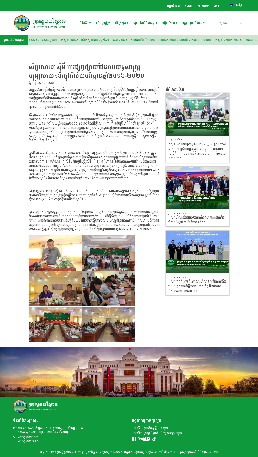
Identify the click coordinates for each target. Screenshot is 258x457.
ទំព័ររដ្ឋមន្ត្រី (102, 23)
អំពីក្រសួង (120, 23)
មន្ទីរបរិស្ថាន (168, 23)
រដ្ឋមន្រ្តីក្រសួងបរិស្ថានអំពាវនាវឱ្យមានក (155, 40)
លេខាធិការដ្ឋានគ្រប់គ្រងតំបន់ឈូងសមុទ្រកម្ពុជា (157, 433)
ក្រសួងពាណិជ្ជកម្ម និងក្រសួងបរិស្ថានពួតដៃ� (106, 40)
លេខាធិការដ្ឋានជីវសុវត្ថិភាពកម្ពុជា (150, 428)
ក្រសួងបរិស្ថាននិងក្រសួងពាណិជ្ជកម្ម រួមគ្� (55, 40)
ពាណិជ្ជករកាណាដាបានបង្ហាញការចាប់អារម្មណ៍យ (205, 40)
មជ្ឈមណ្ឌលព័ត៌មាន (192, 23)
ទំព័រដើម (84, 23)
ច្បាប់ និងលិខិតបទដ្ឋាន (145, 23)
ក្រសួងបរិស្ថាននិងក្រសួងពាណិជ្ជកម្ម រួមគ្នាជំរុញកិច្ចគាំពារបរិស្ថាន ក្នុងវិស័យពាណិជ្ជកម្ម (196, 220)
